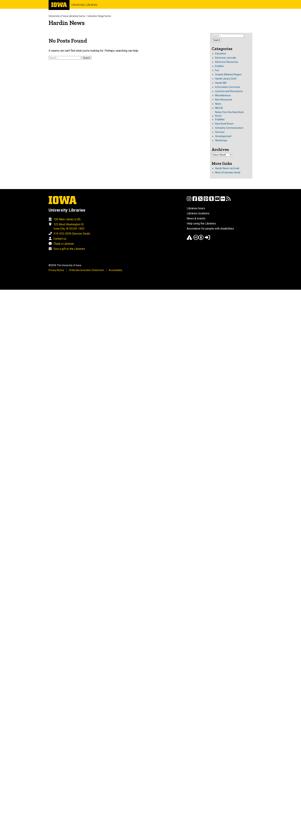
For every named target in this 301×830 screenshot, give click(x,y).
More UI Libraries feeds (227, 172)
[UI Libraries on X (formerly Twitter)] (200, 200)
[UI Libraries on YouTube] (217, 200)
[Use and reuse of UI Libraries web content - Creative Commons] (198, 239)
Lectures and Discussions (229, 91)
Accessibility (115, 270)
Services (220, 132)
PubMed (219, 119)
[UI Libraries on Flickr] (223, 200)
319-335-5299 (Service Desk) (71, 233)
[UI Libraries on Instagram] (189, 200)
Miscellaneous (223, 95)
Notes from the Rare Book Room (229, 114)
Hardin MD (220, 82)
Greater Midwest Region (228, 74)
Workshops (221, 140)
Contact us (59, 238)
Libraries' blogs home (99, 16)
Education (220, 53)
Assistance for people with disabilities (210, 228)
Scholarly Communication (229, 127)
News (218, 103)
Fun (217, 70)
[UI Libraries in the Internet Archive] (189, 239)
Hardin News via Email (227, 168)
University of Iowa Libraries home (67, 16)
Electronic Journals (225, 57)
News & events (196, 218)
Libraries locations (198, 213)
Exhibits (219, 66)
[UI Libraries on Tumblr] (211, 200)
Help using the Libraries (201, 223)
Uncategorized (223, 136)
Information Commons (227, 87)
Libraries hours (196, 208)
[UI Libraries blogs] (228, 200)
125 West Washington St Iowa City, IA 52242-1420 (68, 226)
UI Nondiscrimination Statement (86, 270)
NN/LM (219, 108)
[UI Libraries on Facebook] (194, 200)
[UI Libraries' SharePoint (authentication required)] (207, 239)
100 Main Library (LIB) (66, 219)
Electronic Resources (226, 62)
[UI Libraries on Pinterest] (206, 200)
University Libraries (84, 4)
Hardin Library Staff (226, 78)
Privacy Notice (56, 270)
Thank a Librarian (63, 243)
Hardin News (67, 23)
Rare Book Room (224, 123)
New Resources (223, 99)
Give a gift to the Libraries (69, 248)
